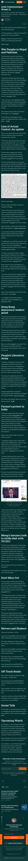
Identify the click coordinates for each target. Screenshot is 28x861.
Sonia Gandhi (16, 415)
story (11, 207)
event (18, 267)
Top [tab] (3, 787)
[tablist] (5, 787)
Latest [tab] (6, 787)
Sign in (25, 2)
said (7, 149)
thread (13, 344)
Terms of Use (21, 772)
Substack (6, 858)
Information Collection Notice (16, 773)
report (14, 294)
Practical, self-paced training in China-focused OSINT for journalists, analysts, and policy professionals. (9, 797)
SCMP (8, 121)
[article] (14, 796)
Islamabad (16, 114)
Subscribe (19, 2)
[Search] (25, 787)
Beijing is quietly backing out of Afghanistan (9, 806)
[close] (23, 818)
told (8, 250)
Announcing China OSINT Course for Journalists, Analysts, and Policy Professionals (9, 793)
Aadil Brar (7, 19)
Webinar (3, 39)
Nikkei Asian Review (20, 228)
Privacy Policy (19, 849)
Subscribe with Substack (15, 843)
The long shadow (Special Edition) (10, 809)
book (6, 298)
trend (23, 713)
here (7, 44)
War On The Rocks (19, 396)
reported (17, 73)
